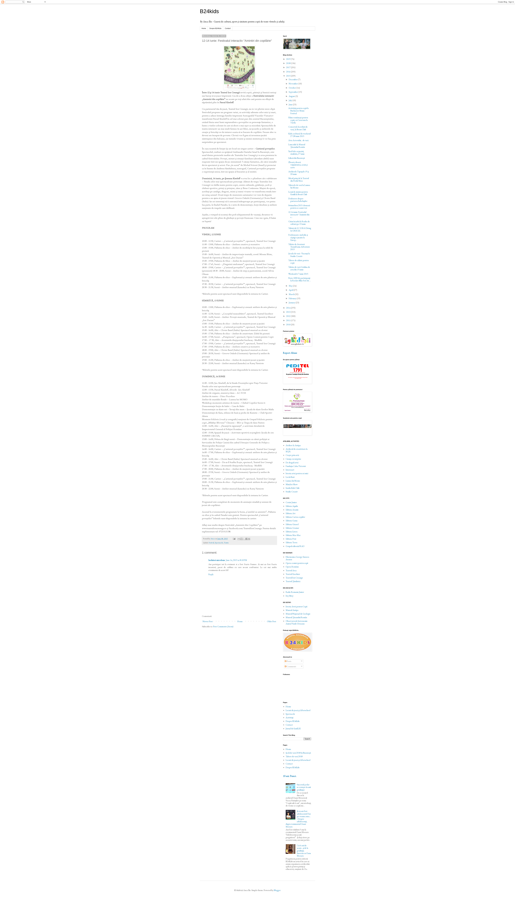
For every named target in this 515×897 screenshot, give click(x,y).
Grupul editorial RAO (295, 546)
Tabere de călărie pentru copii (298, 261)
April (291, 290)
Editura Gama (291, 520)
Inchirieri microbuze (216, 560)
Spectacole (219, 542)
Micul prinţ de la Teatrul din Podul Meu (298, 179)
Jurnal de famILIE (293, 728)
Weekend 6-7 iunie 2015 (298, 273)
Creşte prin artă (292, 455)
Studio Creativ (292, 491)
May (291, 285)
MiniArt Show (292, 484)
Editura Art (290, 513)
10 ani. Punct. (290, 776)
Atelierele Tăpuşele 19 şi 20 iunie (298, 173)
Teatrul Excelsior (293, 574)
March (292, 294)
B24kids (209, 11)
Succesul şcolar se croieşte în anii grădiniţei (304, 787)
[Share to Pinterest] (249, 539)
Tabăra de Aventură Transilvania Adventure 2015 (299, 247)
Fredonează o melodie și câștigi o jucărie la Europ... (298, 237)
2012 (288, 316)
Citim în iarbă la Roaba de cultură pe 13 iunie (299, 222)
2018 (288, 63)
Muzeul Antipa (292, 610)
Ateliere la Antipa (293, 445)
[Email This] (239, 539)
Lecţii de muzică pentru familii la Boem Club (298, 193)
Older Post (271, 621)
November (293, 83)
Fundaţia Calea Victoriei (296, 466)
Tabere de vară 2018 (294, 756)
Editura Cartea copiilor (295, 517)
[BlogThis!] (241, 539)
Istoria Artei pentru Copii (296, 606)
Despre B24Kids (215, 28)
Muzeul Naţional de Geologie (298, 613)
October (292, 87)
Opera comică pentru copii (297, 563)
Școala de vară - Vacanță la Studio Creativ (299, 254)
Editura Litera (291, 531)
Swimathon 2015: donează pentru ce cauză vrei (299, 206)
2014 (288, 307)
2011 (288, 320)
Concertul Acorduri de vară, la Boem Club (298, 128)
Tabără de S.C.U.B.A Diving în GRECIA (299, 229)
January (292, 302)
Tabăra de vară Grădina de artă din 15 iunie (299, 268)
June (291, 104)
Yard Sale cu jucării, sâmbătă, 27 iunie (296, 152)
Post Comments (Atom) (223, 626)
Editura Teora (291, 542)
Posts (288, 661)
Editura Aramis (292, 509)
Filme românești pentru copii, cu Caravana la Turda (298, 120)
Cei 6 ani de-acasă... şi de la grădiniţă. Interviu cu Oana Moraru (304, 850)
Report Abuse (290, 353)
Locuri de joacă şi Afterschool (298, 710)
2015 (288, 75)
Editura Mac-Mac (293, 535)
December (293, 79)
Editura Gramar (292, 528)
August (292, 96)
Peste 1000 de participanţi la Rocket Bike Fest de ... (299, 279)
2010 (288, 324)
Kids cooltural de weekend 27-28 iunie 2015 (299, 135)
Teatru (226, 542)
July (290, 100)
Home (204, 28)
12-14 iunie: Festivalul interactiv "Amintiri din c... (298, 215)
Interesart (290, 469)
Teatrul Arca (291, 570)
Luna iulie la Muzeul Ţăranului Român (296, 145)
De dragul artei (292, 462)
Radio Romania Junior (295, 592)
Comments (291, 666)
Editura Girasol (292, 524)
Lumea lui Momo (293, 480)
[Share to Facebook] (246, 539)
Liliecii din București (296, 158)
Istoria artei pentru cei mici (297, 473)
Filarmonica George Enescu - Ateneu (298, 558)
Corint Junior (291, 502)
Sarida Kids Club (292, 488)
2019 (288, 59)
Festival (211, 542)
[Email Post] (234, 538)
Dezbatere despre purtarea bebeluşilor (297, 199)
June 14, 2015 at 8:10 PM (236, 560)
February (293, 298)
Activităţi (289, 717)
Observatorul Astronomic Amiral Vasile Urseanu (297, 622)
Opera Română (292, 566)
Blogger (277, 890)
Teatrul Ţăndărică (293, 581)
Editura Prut (291, 538)
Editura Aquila (292, 506)
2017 (288, 67)
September (293, 92)
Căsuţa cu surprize (293, 458)
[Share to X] (244, 539)
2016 (288, 71)
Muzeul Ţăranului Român (296, 617)
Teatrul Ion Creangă (294, 577)
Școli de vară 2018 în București (298, 752)
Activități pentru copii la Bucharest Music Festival (298, 111)
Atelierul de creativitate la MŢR (297, 450)
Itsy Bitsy (289, 595)
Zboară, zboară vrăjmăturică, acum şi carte (298, 165)
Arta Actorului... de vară (298, 140)
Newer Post (208, 621)
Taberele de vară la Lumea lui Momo (299, 186)
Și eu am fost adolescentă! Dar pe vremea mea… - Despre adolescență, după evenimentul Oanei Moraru (298, 819)
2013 (288, 312)
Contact (228, 28)
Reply (211, 574)
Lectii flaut (290, 477)
